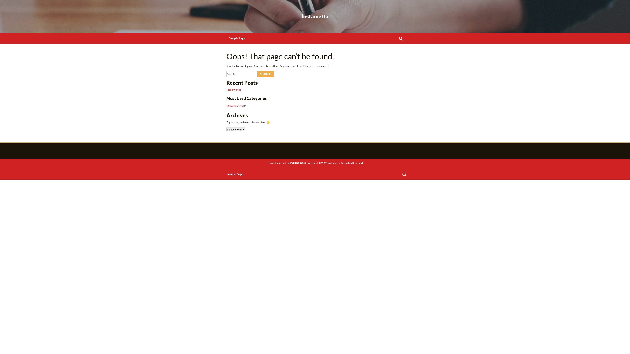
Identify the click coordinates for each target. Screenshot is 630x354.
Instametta (315, 16)
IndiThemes (297, 162)
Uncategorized (235, 105)
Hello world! (234, 89)
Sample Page (237, 38)
